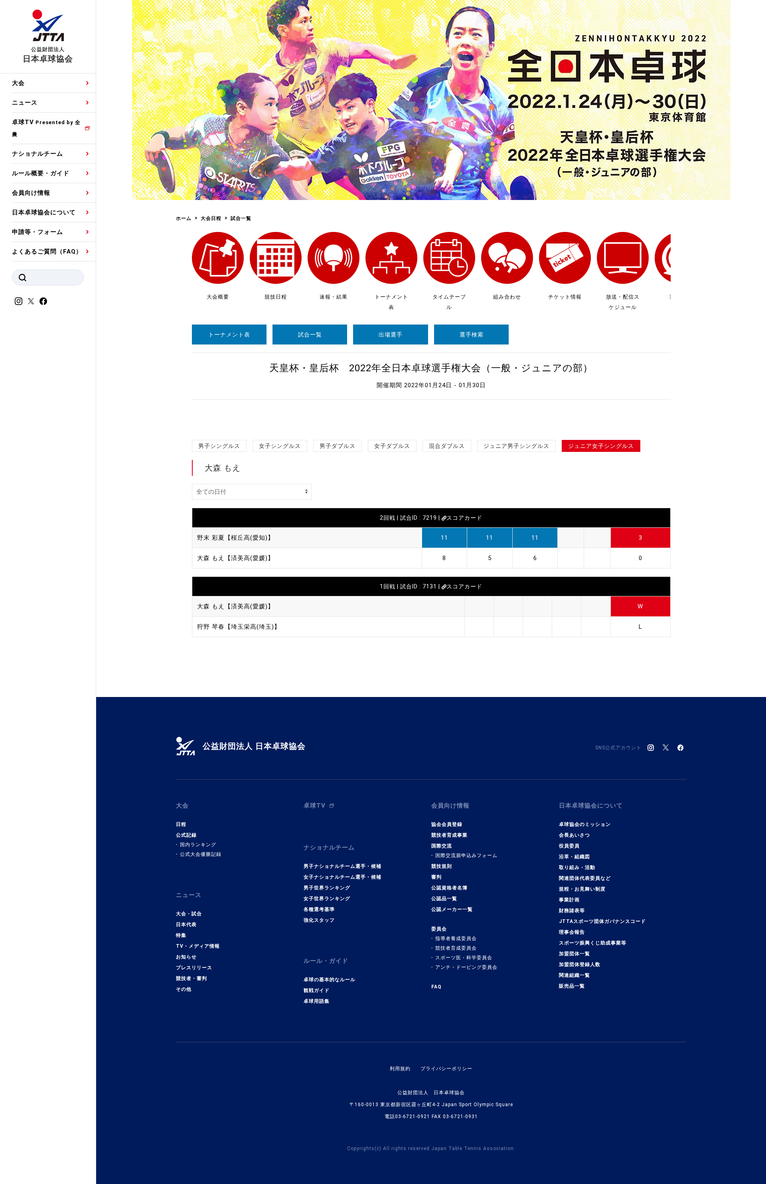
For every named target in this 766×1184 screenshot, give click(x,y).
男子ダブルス (337, 446)
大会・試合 (189, 914)
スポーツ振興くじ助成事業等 (592, 943)
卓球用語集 (317, 1001)
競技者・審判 (191, 978)
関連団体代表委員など (585, 878)
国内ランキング (198, 844)
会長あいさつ (574, 835)
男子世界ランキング (327, 888)
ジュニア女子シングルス (601, 446)
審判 (436, 877)
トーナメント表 (229, 334)
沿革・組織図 (574, 856)
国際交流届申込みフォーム (466, 855)
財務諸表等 (572, 910)
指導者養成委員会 (456, 938)
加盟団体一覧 (574, 953)
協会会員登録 (446, 824)
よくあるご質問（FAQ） (47, 251)
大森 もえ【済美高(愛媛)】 (235, 558)
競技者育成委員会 (456, 948)
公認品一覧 (444, 898)
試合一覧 (310, 334)
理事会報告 (572, 932)
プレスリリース (194, 967)
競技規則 (441, 866)
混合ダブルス (447, 446)
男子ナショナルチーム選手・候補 (342, 866)
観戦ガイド (317, 990)
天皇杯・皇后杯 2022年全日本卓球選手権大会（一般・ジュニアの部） (431, 368)
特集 (181, 935)
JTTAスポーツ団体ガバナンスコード (602, 921)
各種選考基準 (319, 909)
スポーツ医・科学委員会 (463, 957)
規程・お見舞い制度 (582, 889)
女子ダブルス (392, 446)
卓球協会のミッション (585, 824)
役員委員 (569, 846)
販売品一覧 (572, 986)
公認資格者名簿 (449, 888)
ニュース (25, 102)
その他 (184, 989)
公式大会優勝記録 (200, 854)
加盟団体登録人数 (579, 964)
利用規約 (400, 1068)
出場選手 (391, 334)
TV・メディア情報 (198, 946)
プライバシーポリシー (446, 1068)
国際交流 (441, 846)
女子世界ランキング (327, 898)
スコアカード (464, 518)
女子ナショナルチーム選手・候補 (342, 877)
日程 (181, 824)
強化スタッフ (319, 920)
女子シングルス (280, 446)
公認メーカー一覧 (452, 909)
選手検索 (472, 334)
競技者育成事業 (449, 835)
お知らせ (186, 957)
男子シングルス (219, 446)
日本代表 (186, 924)
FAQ (436, 987)
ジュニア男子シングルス (516, 446)
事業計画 (569, 900)
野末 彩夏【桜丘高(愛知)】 (235, 537)
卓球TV (46, 128)
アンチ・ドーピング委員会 (466, 967)
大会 (18, 83)
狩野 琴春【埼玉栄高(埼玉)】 (238, 626)
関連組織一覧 (574, 975)
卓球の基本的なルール (329, 979)
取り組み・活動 (577, 867)
